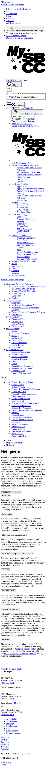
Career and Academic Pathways (24, 165)
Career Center (22, 240)
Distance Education (14, 443)
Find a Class (22, 200)
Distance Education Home (22, 382)
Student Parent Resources (27, 252)
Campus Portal (17, 401)
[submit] (7, 101)
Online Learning (23, 177)
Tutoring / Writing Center (27, 259)
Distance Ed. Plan (18, 391)
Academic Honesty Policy (25, 649)
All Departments (13, 23)
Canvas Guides (17, 415)
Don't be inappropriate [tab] (10, 609)
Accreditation (11, 13)
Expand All (6, 493)
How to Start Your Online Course (25, 403)
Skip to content (7, 2)
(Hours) (17, 687)
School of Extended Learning (18, 9)
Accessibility (11, 719)
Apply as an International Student (30, 189)
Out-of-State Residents (20, 398)
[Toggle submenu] (27, 184)
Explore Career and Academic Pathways (28, 286)
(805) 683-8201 (7, 699)
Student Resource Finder (27, 254)
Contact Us (22, 108)
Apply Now (22, 186)
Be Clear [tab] (5, 570)
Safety (19, 249)
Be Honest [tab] (6, 640)
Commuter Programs (25, 219)
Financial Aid (22, 207)
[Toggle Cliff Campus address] (2, 674)
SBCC (9, 440)
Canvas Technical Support (22, 420)
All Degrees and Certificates (28, 172)
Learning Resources (25, 245)
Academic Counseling (26, 238)
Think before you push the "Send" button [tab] (17, 554)
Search (9, 88)
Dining (19, 217)
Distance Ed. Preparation (21, 408)
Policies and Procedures (21, 431)
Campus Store (22, 226)
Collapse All (16, 493)
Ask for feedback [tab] (8, 591)
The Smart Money (24, 212)
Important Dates (18, 427)
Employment (11, 726)
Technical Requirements (21, 405)
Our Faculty (22, 179)
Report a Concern (13, 733)
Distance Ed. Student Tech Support (25, 389)
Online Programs (18, 387)
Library (9, 16)
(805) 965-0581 (7, 683)
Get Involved (22, 224)
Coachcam (21, 233)
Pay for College (17, 203)
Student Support (23, 256)
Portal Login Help (18, 436)
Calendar (10, 18)
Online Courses (17, 384)
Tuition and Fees (23, 205)
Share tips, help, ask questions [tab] (14, 535)
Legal (8, 728)
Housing (20, 221)
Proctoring (15, 413)
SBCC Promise (23, 210)
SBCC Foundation (24, 228)
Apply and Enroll (18, 184)
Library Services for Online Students (26, 410)
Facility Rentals (23, 231)
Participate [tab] (6, 495)
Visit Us (30, 108)
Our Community (18, 214)
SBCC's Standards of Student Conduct (20, 653)
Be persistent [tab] (7, 514)
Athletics (10, 20)
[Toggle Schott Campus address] (2, 690)
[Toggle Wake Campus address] (2, 706)
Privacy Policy (12, 731)
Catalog (20, 182)
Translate (31, 119)
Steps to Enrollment (19, 424)
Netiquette (15, 422)
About (8, 11)
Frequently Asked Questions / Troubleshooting (23, 395)
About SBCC (11, 108)
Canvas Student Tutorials (21, 417)
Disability (10, 724)
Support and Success (20, 235)
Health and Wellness (25, 242)
